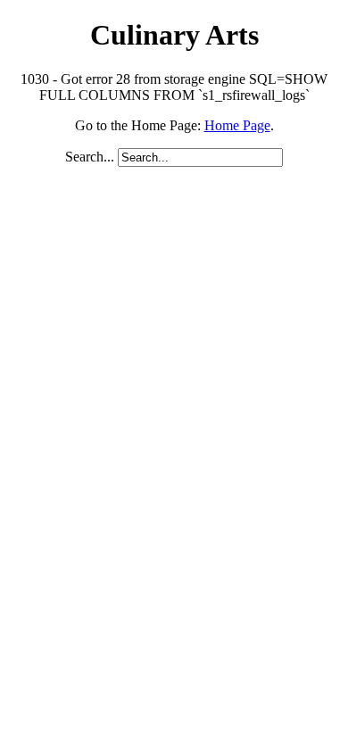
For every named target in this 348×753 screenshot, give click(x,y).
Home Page (237, 125)
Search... (89, 156)
